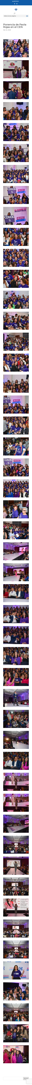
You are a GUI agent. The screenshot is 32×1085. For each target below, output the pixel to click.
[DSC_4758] (16, 455)
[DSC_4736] (16, 350)
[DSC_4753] (16, 434)
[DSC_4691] (16, 57)
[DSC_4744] (16, 392)
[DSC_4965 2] (16, 1021)
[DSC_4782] (16, 560)
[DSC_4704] (16, 141)
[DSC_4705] (16, 162)
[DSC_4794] (16, 644)
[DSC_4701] (16, 120)
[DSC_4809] (16, 686)
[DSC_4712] (16, 225)
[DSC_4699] (16, 99)
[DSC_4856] (16, 770)
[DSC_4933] (16, 958)
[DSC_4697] (16, 78)
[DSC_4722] (16, 288)
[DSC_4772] (16, 497)
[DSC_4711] (16, 204)
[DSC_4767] (16, 476)
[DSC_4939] (16, 979)
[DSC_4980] (16, 1042)
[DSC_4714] (16, 246)
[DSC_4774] (16, 518)
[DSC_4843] (16, 749)
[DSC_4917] (16, 916)
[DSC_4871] (16, 832)
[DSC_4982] (16, 1063)
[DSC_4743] (16, 371)
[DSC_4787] (16, 602)
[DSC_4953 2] (16, 1000)
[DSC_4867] (16, 811)
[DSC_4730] (16, 329)
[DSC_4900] (16, 874)
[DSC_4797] (16, 665)
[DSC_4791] (16, 623)
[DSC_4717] (16, 267)
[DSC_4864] (16, 791)
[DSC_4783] (16, 581)
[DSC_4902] (16, 895)
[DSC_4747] (16, 413)
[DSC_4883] (16, 853)
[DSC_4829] (16, 728)
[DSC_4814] (16, 707)
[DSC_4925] (16, 937)
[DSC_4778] (16, 539)
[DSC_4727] (16, 308)
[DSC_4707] (16, 183)
